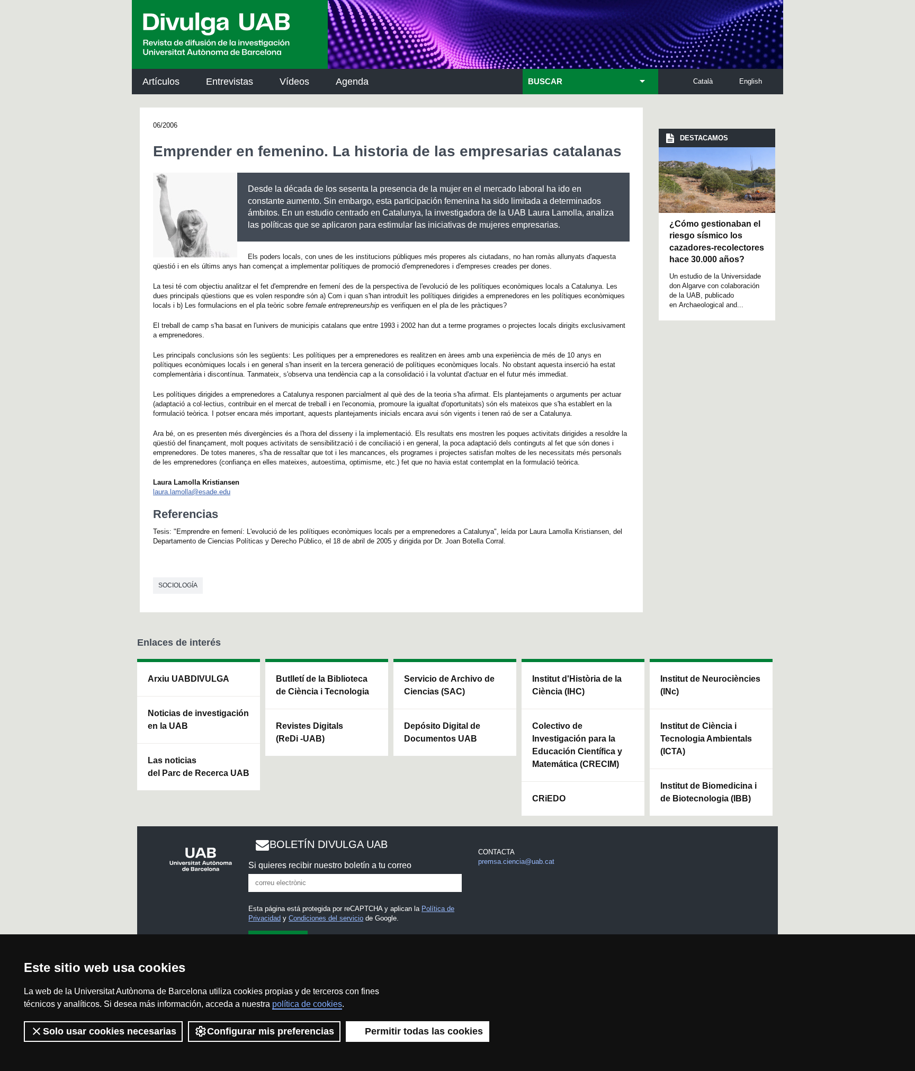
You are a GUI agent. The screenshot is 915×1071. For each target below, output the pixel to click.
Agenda (352, 81)
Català (703, 81)
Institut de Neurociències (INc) (710, 685)
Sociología (178, 585)
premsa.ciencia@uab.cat (516, 861)
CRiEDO (549, 798)
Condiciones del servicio (326, 918)
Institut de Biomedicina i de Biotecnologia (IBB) (708, 792)
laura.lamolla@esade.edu (191, 492)
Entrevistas (229, 81)
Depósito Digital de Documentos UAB (442, 732)
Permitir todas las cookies (424, 1031)
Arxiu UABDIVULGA (188, 678)
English (750, 81)
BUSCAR (545, 81)
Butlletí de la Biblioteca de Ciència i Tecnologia (322, 685)
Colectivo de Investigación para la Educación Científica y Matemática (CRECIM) (577, 745)
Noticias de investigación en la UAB (198, 719)
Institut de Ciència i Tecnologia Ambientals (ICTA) (706, 738)
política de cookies (307, 1003)
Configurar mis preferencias (270, 1031)
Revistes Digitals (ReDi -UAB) (309, 732)
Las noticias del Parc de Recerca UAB (198, 767)
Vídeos (294, 81)
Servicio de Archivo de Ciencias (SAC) (449, 685)
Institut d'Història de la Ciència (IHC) (577, 685)
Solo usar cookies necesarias (109, 1031)
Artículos (161, 81)
